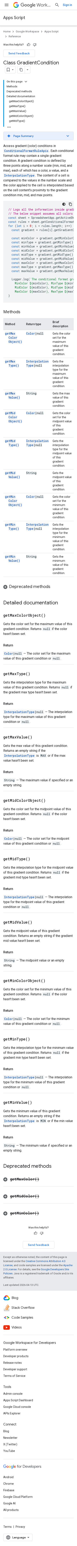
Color (30, 333)
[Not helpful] (35, 45)
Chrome (8, 1483)
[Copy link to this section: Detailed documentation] (62, 603)
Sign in (67, 5)
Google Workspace (27, 31)
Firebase (8, 1490)
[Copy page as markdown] (21, 69)
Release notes (12, 1362)
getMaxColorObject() (13, 338)
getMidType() (12, 443)
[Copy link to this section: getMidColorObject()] (51, 800)
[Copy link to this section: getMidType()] (35, 859)
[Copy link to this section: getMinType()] (35, 1039)
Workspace (44, 5)
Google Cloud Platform (18, 1496)
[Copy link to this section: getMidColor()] (44, 1196)
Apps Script (14, 17)
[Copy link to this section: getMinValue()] (37, 1102)
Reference (15, 36)
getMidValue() (12, 475)
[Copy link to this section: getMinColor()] (44, 1213)
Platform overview (15, 1349)
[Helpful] (28, 45)
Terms (7, 1526)
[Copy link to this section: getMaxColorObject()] (51, 615)
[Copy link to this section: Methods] (24, 312)
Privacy (20, 1526)
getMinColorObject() (13, 501)
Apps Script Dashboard (18, 1400)
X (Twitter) (10, 1444)
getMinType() (12, 527)
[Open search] (57, 4)
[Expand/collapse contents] (25, 81)
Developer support (15, 1369)
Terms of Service (14, 1375)
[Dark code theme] (64, 204)
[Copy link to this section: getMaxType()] (35, 674)
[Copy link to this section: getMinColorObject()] (50, 981)
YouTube (9, 1451)
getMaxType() (12, 363)
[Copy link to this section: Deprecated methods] (54, 586)
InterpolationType (19, 175)
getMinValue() (12, 559)
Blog (6, 1431)
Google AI (9, 1503)
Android (8, 1477)
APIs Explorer (12, 1413)
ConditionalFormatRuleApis (26, 151)
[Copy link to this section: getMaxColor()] (44, 1179)
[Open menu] (6, 5)
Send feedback (19, 53)
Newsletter (10, 1437)
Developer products (16, 1356)
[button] (38, 136)
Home (6, 31)
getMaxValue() (12, 395)
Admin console (13, 1393)
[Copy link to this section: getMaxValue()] (37, 737)
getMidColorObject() (13, 417)
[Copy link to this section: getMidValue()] (37, 922)
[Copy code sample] (70, 204)
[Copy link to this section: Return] (17, 645)
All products (11, 1510)
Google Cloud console (17, 1406)
